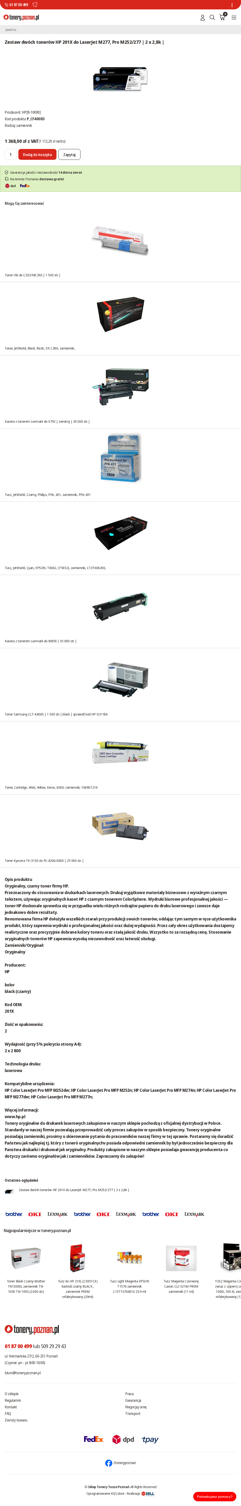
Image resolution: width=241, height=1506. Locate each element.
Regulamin (13, 1400)
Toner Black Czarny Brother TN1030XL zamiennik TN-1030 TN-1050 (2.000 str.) (26, 1286)
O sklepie (12, 1393)
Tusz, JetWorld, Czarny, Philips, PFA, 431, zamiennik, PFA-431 (48, 494)
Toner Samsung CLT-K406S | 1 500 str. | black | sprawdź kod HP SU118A (56, 714)
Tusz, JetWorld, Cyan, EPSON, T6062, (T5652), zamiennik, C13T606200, (55, 567)
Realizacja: (134, 1493)
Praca (129, 1393)
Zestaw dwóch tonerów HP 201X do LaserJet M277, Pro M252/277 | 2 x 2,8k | (74, 1189)
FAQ (8, 1413)
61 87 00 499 (18, 4)
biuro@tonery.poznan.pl (22, 1372)
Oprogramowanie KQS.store (105, 1493)
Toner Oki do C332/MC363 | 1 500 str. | (32, 275)
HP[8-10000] (31, 112)
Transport (133, 1413)
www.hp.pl (15, 1116)
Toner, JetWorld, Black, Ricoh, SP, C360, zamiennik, (40, 348)
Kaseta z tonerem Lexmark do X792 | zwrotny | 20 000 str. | (47, 421)
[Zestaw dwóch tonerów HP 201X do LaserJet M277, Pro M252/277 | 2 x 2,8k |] (120, 79)
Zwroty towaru (16, 1420)
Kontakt (11, 1407)
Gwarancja (133, 1400)
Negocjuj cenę (136, 1407)
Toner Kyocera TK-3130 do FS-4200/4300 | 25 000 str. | (44, 860)
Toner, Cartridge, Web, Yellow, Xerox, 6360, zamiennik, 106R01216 (51, 787)
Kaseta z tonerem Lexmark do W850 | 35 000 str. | (40, 641)
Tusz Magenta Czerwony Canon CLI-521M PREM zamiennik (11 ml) (181, 1286)
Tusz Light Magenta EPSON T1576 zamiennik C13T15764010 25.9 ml (129, 1286)
